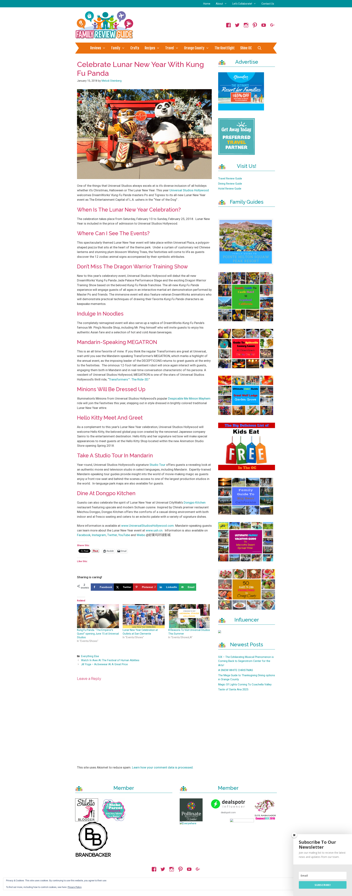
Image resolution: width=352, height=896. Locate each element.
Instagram (99, 535)
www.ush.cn (154, 530)
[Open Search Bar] (259, 48)
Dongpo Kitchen (195, 502)
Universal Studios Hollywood (189, 190)
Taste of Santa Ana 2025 (233, 689)
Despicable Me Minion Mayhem (189, 398)
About (219, 3)
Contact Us (267, 3)
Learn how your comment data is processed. (162, 767)
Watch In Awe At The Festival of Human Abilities (110, 660)
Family (115, 48)
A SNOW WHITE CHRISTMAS (235, 670)
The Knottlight (224, 48)
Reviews (95, 48)
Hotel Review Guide (229, 188)
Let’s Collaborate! (242, 3)
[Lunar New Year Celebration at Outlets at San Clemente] (144, 616)
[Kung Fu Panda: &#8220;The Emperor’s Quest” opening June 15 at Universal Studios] (98, 616)
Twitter (112, 535)
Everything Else (90, 656)
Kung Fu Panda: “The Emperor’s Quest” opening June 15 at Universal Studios (98, 634)
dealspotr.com (228, 812)
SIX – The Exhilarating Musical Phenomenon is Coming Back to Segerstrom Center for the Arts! (246, 661)
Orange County (194, 48)
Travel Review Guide (230, 178)
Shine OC (246, 48)
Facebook (83, 535)
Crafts (134, 48)
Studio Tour (157, 465)
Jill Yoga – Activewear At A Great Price (104, 664)
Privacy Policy (75, 887)
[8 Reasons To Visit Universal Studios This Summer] (189, 616)
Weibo (141, 535)
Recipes (150, 48)
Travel (169, 48)
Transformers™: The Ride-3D (128, 379)
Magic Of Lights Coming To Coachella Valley (245, 684)
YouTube (124, 535)
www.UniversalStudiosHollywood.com (147, 525)
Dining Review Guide (230, 183)
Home (206, 3)
